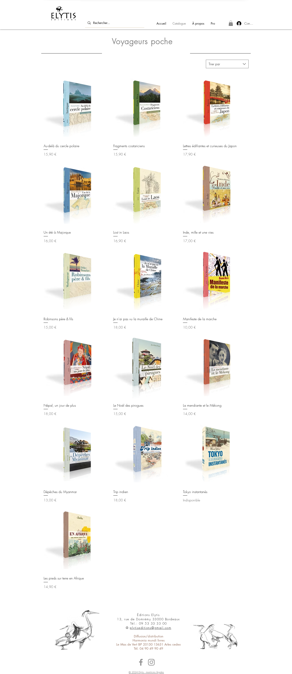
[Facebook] (140, 662)
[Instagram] (151, 662)
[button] (231, 23)
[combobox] (227, 64)
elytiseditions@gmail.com (150, 628)
